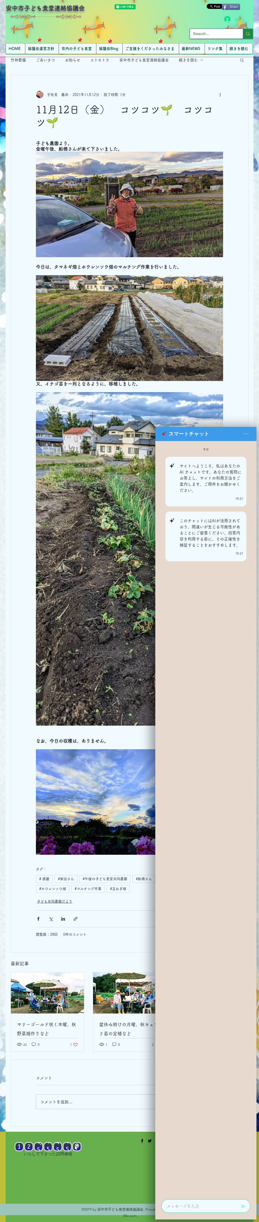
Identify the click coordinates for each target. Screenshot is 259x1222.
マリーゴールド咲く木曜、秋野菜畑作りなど (46, 1029)
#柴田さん (66, 879)
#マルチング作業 (88, 889)
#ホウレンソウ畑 (52, 889)
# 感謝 (44, 879)
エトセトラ (99, 60)
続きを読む (188, 60)
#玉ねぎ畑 (118, 889)
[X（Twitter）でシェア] (50, 918)
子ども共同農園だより (54, 901)
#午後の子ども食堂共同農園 (105, 879)
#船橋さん (144, 879)
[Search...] (248, 34)
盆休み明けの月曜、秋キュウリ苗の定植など (128, 1029)
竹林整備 (18, 60)
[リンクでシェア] (75, 918)
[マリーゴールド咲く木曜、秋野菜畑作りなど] (47, 993)
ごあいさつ (45, 60)
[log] (205, 818)
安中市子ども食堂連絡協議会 (45, 8)
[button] (242, 60)
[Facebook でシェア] (38, 918)
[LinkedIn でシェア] (63, 918)
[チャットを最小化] (246, 434)
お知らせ (72, 60)
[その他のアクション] (220, 95)
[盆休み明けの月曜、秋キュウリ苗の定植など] (129, 993)
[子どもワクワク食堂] (142, 1140)
